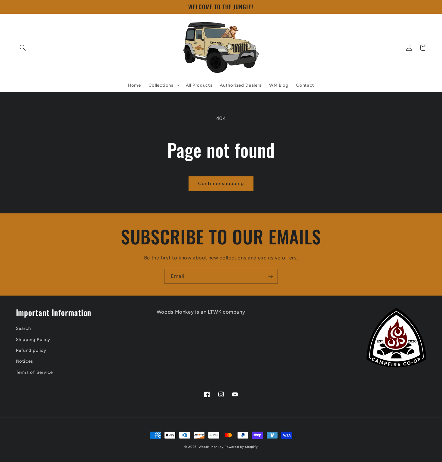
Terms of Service (34, 372)
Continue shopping (221, 183)
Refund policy (31, 350)
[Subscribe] (271, 276)
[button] (23, 47)
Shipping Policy (33, 339)
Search (23, 328)
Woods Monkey (211, 447)
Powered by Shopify (241, 447)
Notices (24, 361)
